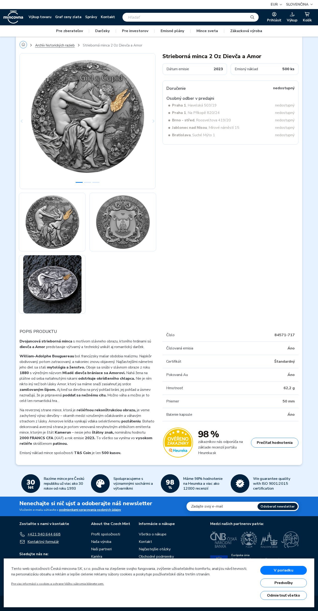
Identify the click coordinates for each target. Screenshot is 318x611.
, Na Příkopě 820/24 (196, 112)
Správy (91, 17)
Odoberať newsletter (277, 506)
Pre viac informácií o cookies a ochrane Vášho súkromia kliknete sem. (57, 584)
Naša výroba (101, 541)
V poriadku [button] (283, 570)
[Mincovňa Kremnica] (249, 539)
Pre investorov (135, 30)
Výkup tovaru (40, 17)
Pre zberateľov (69, 30)
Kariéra (96, 556)
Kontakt (108, 17)
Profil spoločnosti (105, 534)
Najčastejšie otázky (155, 549)
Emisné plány (172, 30)
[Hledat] (252, 17)
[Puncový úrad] (269, 539)
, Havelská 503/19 (194, 105)
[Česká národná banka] (223, 539)
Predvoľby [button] (283, 582)
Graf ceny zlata (68, 17)
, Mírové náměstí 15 (205, 127)
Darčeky (102, 30)
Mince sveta (207, 30)
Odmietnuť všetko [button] (283, 595)
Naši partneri (101, 549)
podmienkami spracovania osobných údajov (90, 510)
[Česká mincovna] (13, 17)
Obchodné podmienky (156, 556)
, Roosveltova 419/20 (201, 120)
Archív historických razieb (55, 45)
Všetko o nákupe (152, 534)
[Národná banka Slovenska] (290, 539)
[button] (298, 4)
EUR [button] (275, 4)
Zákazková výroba (246, 30)
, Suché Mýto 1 (193, 135)
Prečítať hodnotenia (275, 442)
